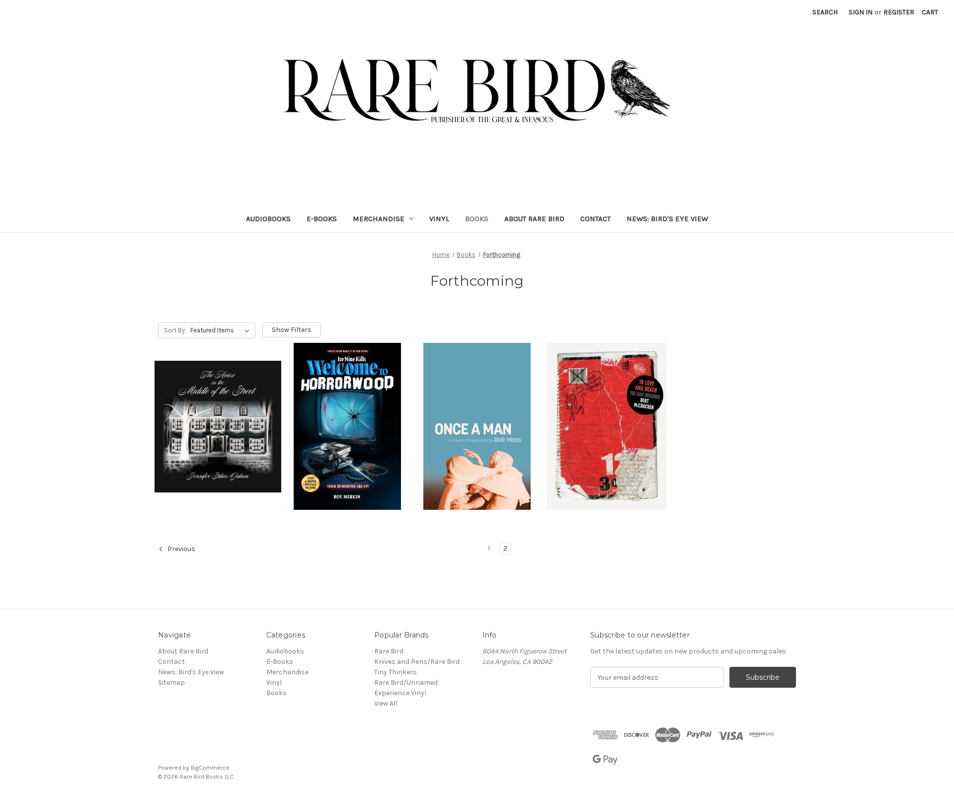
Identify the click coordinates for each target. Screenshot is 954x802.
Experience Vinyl (400, 693)
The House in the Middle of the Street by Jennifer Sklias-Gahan (213, 414)
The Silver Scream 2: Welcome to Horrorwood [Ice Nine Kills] (346, 413)
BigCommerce (210, 767)
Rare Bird (388, 651)
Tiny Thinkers (395, 672)
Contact (595, 218)
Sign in (861, 12)
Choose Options (217, 454)
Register (898, 12)
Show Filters (292, 329)
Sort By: (175, 330)
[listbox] (222, 330)
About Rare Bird (534, 218)
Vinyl (439, 218)
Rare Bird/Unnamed (406, 682)
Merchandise (378, 218)
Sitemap (171, 682)
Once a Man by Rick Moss (477, 414)
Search (825, 12)
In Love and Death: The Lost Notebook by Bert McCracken (606, 413)
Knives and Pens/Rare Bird (417, 661)
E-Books (322, 218)
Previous (180, 549)
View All (386, 703)
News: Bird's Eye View (667, 218)
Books (476, 218)
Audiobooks (268, 218)
